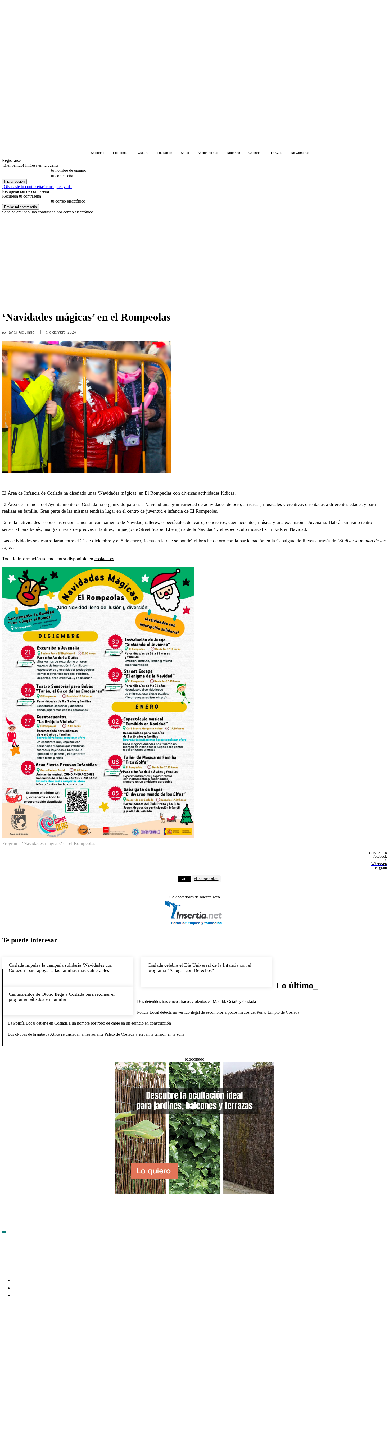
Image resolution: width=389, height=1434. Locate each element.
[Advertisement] (86, 268)
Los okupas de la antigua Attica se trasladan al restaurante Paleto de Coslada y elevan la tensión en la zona (96, 1034)
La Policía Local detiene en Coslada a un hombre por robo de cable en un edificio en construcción (89, 1023)
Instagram (47, 1326)
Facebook (19, 1326)
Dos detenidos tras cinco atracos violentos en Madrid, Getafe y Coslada (196, 1001)
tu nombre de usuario (68, 170)
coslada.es (104, 558)
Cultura (9, 224)
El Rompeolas (203, 511)
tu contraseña (62, 175)
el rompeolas (206, 878)
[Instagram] (34, 1326)
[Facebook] (6, 1326)
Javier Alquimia (21, 332)
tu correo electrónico (68, 201)
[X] (63, 1326)
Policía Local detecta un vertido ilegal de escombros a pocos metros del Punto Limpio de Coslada (218, 1012)
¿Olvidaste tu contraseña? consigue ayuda (37, 186)
